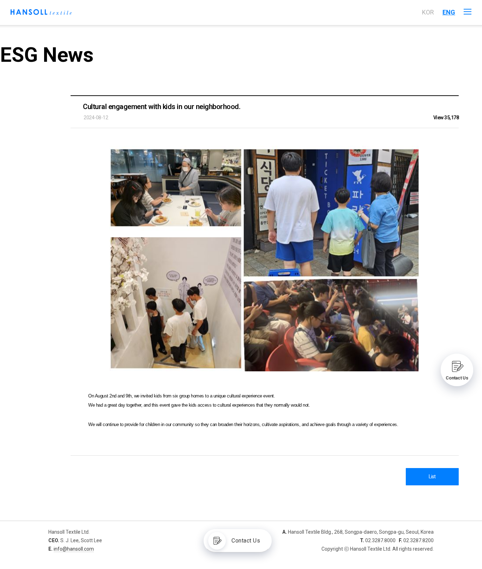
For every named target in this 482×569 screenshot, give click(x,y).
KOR (428, 12)
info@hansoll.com (74, 549)
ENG (448, 12)
